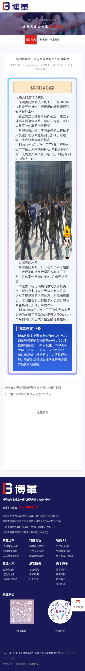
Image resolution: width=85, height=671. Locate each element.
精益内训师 (8, 574)
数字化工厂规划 (64, 555)
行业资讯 (54, 39)
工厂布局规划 (63, 546)
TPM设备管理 (36, 551)
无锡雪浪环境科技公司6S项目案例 (32, 387)
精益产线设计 (36, 555)
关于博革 (62, 563)
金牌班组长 (8, 569)
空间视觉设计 (63, 551)
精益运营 (8, 540)
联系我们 (61, 579)
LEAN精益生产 (10, 546)
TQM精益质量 (10, 551)
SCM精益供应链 (11, 555)
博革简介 (61, 569)
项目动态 (31, 39)
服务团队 (61, 574)
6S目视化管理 (36, 546)
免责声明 (21, 664)
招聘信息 (61, 584)
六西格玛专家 (10, 579)
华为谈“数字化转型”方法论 (28, 394)
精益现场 (35, 540)
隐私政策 (34, 664)
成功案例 (35, 563)
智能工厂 (62, 540)
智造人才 (8, 563)
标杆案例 (42, 39)
